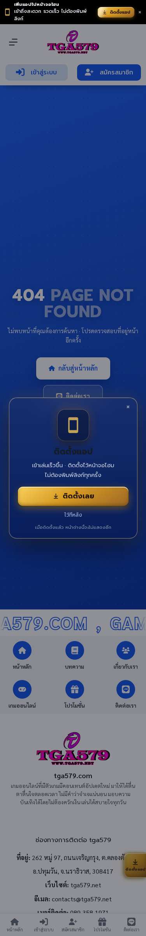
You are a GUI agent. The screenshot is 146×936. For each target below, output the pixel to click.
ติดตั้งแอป (120, 12)
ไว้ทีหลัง (73, 515)
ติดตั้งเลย (78, 496)
